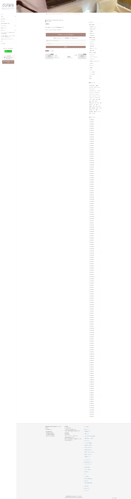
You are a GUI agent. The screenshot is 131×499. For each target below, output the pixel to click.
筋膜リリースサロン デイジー (95, 61)
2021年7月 (92, 220)
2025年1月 (92, 158)
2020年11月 (92, 229)
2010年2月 (92, 349)
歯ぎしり (97, 104)
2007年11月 (92, 407)
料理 (100, 102)
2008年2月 (92, 401)
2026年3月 (92, 128)
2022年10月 (92, 201)
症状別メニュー (3, 30)
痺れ (96, 106)
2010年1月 (92, 351)
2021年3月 (92, 222)
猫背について (87, 433)
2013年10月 (92, 255)
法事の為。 (69, 56)
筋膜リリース (92, 33)
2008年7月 (92, 390)
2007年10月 (92, 409)
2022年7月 (92, 205)
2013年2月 (92, 272)
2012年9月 (92, 283)
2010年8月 (92, 336)
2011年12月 (92, 302)
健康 (99, 99)
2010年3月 (92, 347)
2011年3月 (92, 321)
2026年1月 (92, 132)
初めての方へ (3, 21)
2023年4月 (92, 190)
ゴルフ (91, 69)
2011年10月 (92, 306)
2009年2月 (92, 375)
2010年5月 (92, 343)
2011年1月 (92, 326)
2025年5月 (92, 149)
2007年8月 (92, 414)
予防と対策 (92, 35)
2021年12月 (92, 214)
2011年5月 (92, 317)
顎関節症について (87, 456)
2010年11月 (92, 330)
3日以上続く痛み (91, 85)
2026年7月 (92, 121)
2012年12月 (92, 276)
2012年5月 (92, 291)
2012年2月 (92, 298)
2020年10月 (92, 231)
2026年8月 (92, 119)
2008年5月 (92, 394)
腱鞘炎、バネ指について (88, 454)
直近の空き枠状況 (87, 467)
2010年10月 (92, 332)
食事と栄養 (92, 46)
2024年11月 (92, 162)
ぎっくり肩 (91, 87)
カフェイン (99, 90)
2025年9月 (92, 141)
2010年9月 (92, 334)
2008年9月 (92, 386)
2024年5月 (92, 171)
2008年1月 (92, 403)
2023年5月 (92, 188)
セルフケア (92, 41)
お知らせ (91, 63)
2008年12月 (92, 379)
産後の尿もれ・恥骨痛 (88, 445)
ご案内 (2, 16)
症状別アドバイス (93, 26)
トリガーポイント (97, 97)
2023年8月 (92, 182)
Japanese (115, 498)
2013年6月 (92, 263)
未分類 (90, 78)
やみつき (95, 87)
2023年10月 (92, 177)
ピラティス (92, 54)
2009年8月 (92, 362)
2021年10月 (92, 218)
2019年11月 (92, 248)
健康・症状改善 (91, 24)
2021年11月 (92, 216)
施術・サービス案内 (92, 52)
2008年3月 (92, 399)
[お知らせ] (82, 56)
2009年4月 (92, 371)
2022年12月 (92, 197)
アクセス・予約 (3, 25)
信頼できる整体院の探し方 (89, 478)
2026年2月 (92, 130)
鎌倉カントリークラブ (97, 111)
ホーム (2, 14)
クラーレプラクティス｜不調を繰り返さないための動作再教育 (8, 33)
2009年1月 (92, 377)
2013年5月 (92, 265)
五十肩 (94, 99)
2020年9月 (92, 233)
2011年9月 (92, 308)
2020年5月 (92, 240)
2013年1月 (92, 274)
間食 (90, 113)
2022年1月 (92, 212)
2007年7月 (92, 416)
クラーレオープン (96, 92)
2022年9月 (92, 203)
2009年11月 (92, 356)
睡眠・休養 (92, 50)
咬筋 (90, 101)
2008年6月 (92, 392)
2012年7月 (92, 287)
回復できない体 (91, 102)
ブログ (2, 41)
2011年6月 (92, 315)
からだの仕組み (92, 39)
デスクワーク (91, 97)
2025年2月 (92, 156)
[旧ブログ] (49, 56)
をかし (99, 87)
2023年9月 (92, 179)
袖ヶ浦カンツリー (92, 109)
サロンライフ (91, 65)
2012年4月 (92, 293)
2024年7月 (92, 169)
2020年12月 (92, 227)
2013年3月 (92, 270)
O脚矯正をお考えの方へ (88, 449)
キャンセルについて (88, 459)
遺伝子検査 (91, 111)
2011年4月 (92, 319)
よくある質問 (87, 476)
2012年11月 (92, 278)
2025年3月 (92, 154)
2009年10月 (92, 358)
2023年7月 (92, 184)
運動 (96, 109)
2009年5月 (92, 369)
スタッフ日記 (48, 21)
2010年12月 (92, 328)
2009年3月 (92, 373)
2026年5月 (92, 126)
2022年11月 (92, 199)
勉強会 (91, 67)
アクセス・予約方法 (88, 469)
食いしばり (93, 113)
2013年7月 (92, 261)
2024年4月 (92, 173)
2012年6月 (92, 289)
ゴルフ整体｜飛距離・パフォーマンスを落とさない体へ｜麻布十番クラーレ (8, 36)
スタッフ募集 (3, 43)
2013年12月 (92, 250)
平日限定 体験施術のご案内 (5, 23)
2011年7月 (92, 313)
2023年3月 (92, 192)
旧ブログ (90, 76)
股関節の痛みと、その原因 (89, 438)
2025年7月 (92, 145)
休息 (96, 99)
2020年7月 (92, 235)
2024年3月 (92, 175)
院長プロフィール (87, 488)
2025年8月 (92, 143)
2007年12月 (92, 405)
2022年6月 (92, 207)
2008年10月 (92, 384)
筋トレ (100, 106)
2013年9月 (92, 257)
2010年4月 (92, 345)
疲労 (94, 106)
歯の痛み (90, 106)
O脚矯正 (91, 31)
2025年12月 (92, 134)
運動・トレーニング (93, 48)
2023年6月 (92, 186)
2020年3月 (92, 244)
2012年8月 (92, 285)
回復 (96, 101)
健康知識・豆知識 (92, 37)
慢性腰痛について (87, 431)
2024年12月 (92, 160)
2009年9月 (92, 360)
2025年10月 (92, 139)
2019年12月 (92, 246)
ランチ (90, 99)
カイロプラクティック (92, 90)
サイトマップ (87, 490)
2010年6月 (92, 341)
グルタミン (97, 94)
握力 (98, 102)
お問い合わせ (87, 471)
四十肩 (93, 101)
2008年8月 (92, 388)
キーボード (91, 92)
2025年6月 (92, 147)
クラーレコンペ (91, 94)
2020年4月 (92, 242)
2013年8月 (92, 259)
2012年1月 (92, 300)
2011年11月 (92, 304)
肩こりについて (87, 440)
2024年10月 (92, 164)
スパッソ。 (56, 56)
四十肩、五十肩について (88, 447)
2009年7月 (92, 364)
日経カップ (91, 104)
